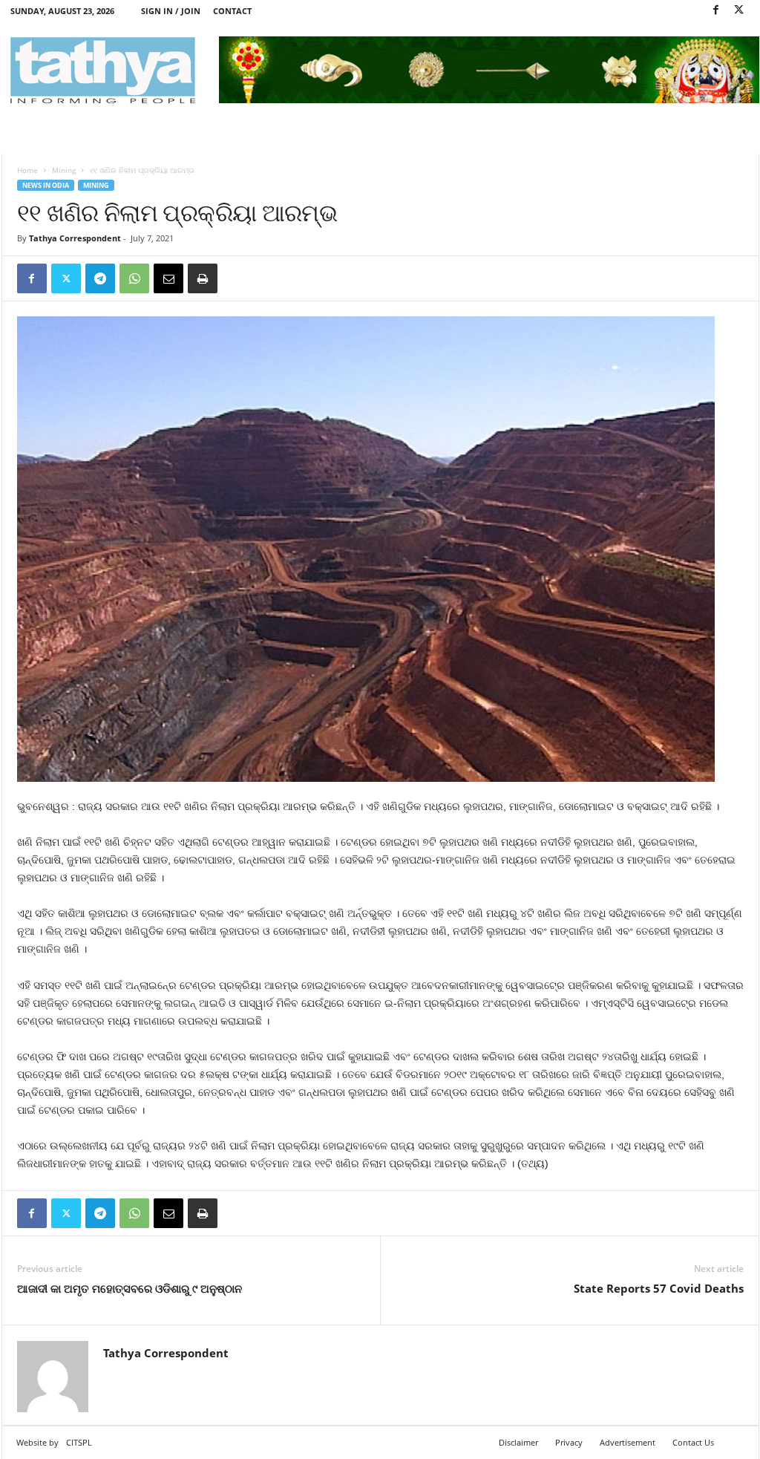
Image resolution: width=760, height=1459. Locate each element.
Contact (232, 10)
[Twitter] (739, 11)
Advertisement (627, 1442)
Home (27, 170)
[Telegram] (100, 278)
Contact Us (693, 1442)
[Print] (202, 278)
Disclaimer (518, 1442)
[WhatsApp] (134, 278)
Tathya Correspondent (75, 238)
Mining (64, 170)
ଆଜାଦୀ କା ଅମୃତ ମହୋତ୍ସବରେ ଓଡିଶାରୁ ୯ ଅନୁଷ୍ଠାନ (129, 1288)
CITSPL (79, 1442)
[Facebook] (716, 11)
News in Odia (45, 185)
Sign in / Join (170, 10)
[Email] (168, 278)
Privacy (569, 1442)
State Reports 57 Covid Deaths (659, 1288)
